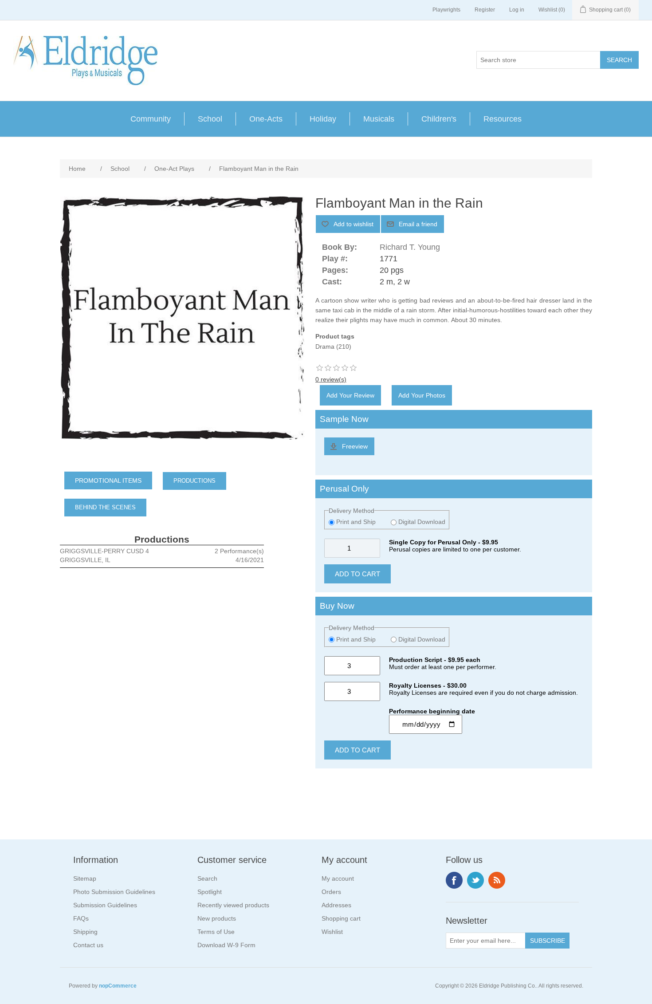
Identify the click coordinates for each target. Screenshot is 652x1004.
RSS (496, 880)
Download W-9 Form (226, 945)
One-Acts (266, 118)
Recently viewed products (233, 905)
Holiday (323, 118)
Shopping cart (341, 918)
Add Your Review (350, 395)
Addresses (336, 905)
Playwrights (446, 10)
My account (338, 878)
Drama (324, 346)
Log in (516, 10)
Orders (331, 891)
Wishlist (332, 931)
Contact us (88, 945)
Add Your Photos (421, 395)
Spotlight (209, 891)
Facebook (454, 880)
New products (216, 918)
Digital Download (421, 521)
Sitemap (84, 878)
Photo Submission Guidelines (114, 891)
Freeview (355, 446)
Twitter (475, 880)
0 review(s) (330, 379)
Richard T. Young (410, 247)
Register (485, 10)
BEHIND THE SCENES (105, 507)
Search (207, 878)
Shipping (85, 931)
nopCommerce (118, 986)
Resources (502, 118)
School (210, 118)
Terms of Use (216, 931)
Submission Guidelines (105, 905)
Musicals (378, 118)
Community (150, 118)
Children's (438, 118)
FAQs (81, 918)
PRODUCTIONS (194, 480)
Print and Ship (355, 521)
